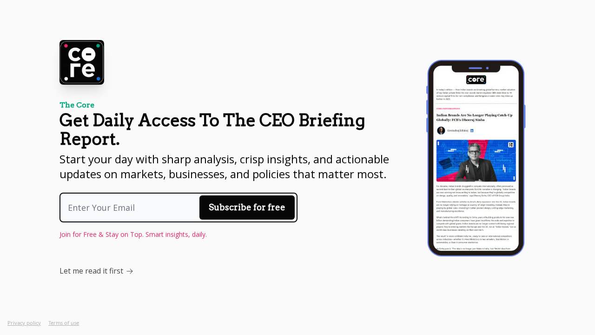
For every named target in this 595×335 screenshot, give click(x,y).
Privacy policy (24, 322)
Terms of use (63, 322)
